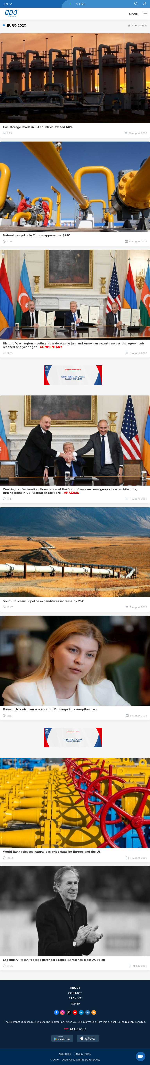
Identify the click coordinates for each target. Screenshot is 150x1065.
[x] (68, 1013)
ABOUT (75, 987)
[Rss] (93, 1013)
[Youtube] (75, 1013)
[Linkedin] (87, 1013)
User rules (65, 1053)
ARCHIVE (75, 998)
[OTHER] (144, 13)
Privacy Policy (83, 1053)
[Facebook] (56, 1013)
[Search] (135, 4)
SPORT (134, 13)
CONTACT (75, 993)
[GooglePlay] (62, 1039)
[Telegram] (81, 1013)
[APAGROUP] (75, 1029)
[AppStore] (88, 1039)
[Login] (144, 4)
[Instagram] (62, 1013)
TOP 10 (75, 1003)
